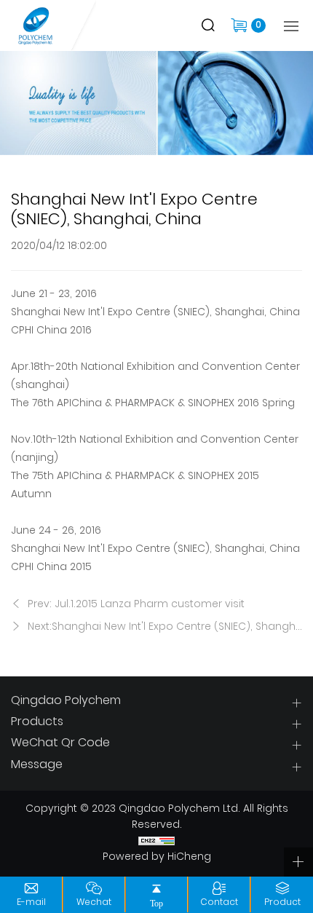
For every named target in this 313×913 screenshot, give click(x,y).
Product (282, 903)
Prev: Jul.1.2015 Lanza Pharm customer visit (135, 604)
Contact (219, 903)
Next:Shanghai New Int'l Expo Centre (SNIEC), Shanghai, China (163, 627)
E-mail (31, 903)
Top (156, 903)
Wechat (93, 903)
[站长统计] (156, 842)
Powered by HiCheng (157, 858)
